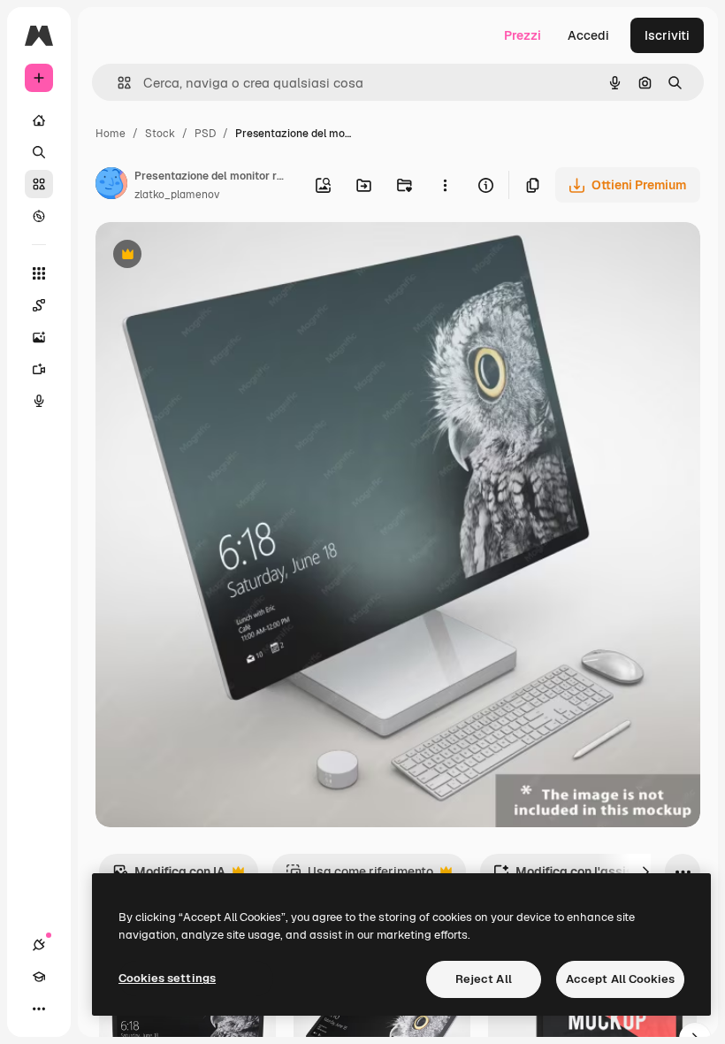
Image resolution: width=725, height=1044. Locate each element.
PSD (205, 134)
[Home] (39, 120)
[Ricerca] (39, 152)
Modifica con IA (168, 876)
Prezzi (522, 35)
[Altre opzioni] (444, 185)
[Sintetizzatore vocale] (39, 401)
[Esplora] (39, 216)
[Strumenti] (39, 273)
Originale (212, 256)
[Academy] (39, 977)
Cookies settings (167, 978)
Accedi (588, 35)
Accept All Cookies (620, 978)
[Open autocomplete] (117, 82)
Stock (160, 134)
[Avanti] (645, 871)
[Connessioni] (39, 945)
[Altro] (39, 1008)
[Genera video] (39, 369)
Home (110, 134)
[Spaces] (39, 305)
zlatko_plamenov (176, 195)
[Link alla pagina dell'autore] (111, 185)
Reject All (483, 978)
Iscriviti (667, 35)
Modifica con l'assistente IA (586, 876)
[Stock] (39, 184)
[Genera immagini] (39, 337)
